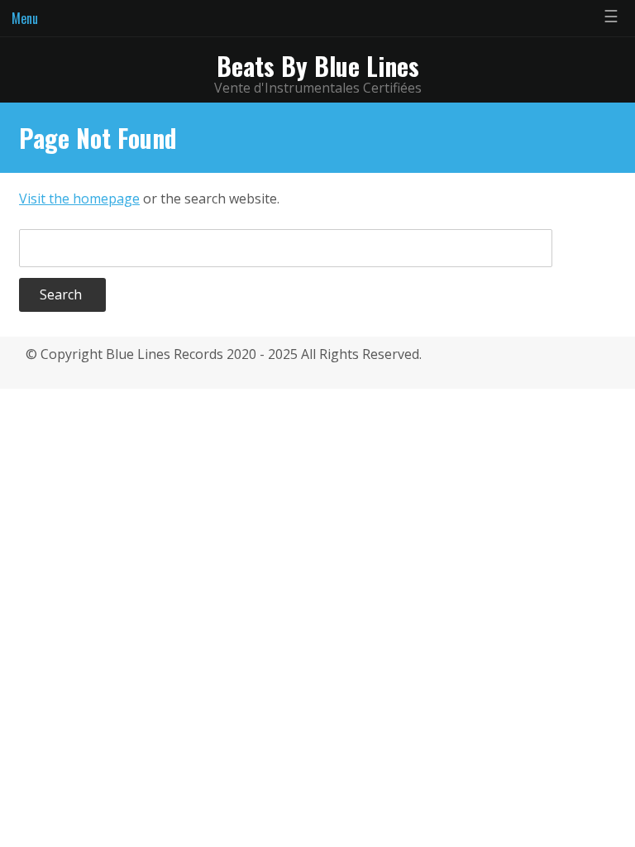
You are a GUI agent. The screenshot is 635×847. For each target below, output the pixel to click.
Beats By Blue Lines (318, 65)
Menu (25, 18)
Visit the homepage (79, 198)
